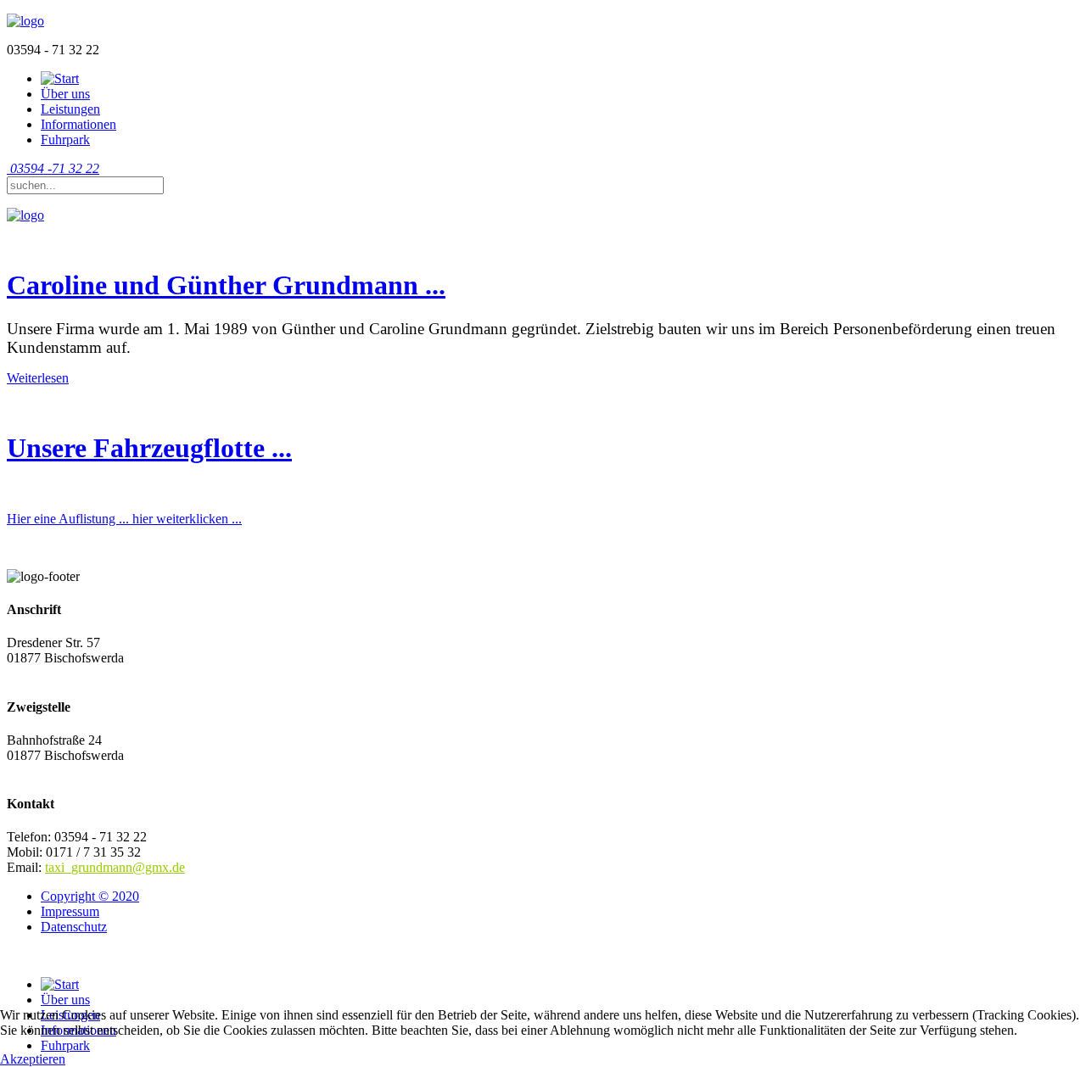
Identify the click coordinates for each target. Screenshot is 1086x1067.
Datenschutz (74, 926)
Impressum (70, 911)
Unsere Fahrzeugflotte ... (149, 448)
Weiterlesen (38, 378)
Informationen (78, 124)
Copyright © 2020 (90, 896)
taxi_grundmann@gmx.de (115, 867)
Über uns (65, 94)
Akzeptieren (32, 1059)
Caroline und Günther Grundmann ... (226, 285)
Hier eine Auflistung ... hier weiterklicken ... (124, 518)
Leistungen (70, 109)
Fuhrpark (65, 139)
